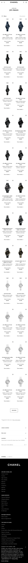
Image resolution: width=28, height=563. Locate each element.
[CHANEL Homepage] (14, 465)
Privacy (3, 528)
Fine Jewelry (4, 479)
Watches (10, 456)
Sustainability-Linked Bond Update (9, 543)
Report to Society (5, 532)
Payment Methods (5, 497)
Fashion (3, 475)
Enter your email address (7, 444)
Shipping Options (5, 499)
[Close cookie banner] (25, 547)
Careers (3, 524)
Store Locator (4, 516)
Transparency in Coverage (7, 541)
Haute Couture (4, 473)
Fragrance (3, 485)
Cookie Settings (4, 560)
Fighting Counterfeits (6, 534)
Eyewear (3, 483)
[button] (14, 410)
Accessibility (4, 536)
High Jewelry (4, 477)
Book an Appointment (6, 518)
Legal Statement (5, 558)
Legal (2, 526)
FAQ (2, 507)
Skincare (3, 489)
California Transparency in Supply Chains (10, 538)
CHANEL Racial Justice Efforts (8, 540)
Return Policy (4, 505)
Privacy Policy (15, 558)
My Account (4, 501)
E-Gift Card (4, 510)
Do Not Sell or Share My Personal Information (11, 530)
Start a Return (4, 503)
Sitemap (3, 491)
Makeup (3, 487)
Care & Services (5, 508)
